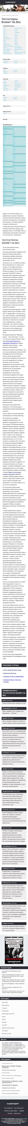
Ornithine (4, 1022)
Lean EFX (4, 1025)
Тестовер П (5, 1030)
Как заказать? (19, 1108)
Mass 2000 (5, 1002)
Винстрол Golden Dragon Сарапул (11, 1066)
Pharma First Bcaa (6, 1072)
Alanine (4, 1019)
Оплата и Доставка (10, 1111)
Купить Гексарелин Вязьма (8, 1078)
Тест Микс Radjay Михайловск (7, 1063)
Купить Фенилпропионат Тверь (12, 670)
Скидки (21, 1111)
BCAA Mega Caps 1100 (8, 1013)
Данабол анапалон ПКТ (8, 1028)
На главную (8, 1108)
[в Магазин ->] (14, 963)
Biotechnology (5, 1005)
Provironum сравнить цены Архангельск (12, 1081)
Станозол (4, 1008)
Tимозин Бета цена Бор (9, 1070)
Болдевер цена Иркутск (9, 1088)
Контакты (17, 1113)
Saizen (3, 1016)
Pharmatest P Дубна (10, 1085)
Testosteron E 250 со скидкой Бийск (14, 676)
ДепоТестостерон (6, 1033)
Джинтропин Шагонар (10, 673)
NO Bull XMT (5, 1011)
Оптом (10, 1113)
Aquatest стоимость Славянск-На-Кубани (11, 1090)
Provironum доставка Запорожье (10, 1093)
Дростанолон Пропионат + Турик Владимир (11, 1075)
